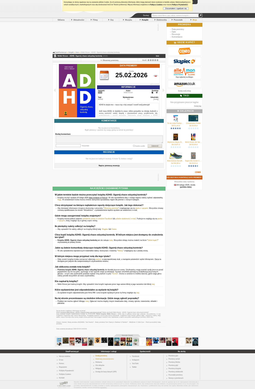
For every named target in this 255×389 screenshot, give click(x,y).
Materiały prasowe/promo (104, 359)
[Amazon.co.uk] (184, 82)
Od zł (176, 126)
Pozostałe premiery (175, 375)
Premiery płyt (173, 365)
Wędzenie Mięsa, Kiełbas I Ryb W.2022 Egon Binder (175, 142)
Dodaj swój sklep (184, 91)
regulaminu (103, 387)
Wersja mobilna (64, 356)
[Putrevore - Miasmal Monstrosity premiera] (66, 338)
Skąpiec (105, 229)
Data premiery (178, 29)
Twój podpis (85, 146)
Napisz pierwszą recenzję (109, 166)
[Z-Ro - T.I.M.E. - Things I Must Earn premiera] (156, 338)
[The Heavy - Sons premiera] (78, 338)
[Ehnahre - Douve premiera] (104, 338)
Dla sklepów (99, 365)
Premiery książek (175, 368)
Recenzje (176, 34)
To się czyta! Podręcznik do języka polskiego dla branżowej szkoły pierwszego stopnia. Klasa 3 (175, 123)
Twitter (134, 367)
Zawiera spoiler (140, 146)
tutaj (111, 240)
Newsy (120, 251)
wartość (99, 259)
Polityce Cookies (156, 5)
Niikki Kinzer (128, 92)
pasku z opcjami (141, 208)
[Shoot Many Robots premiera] (91, 338)
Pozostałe (178, 20)
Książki (145, 20)
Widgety (98, 368)
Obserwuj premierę (111, 208)
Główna (61, 20)
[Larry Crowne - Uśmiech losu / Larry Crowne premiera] (59, 338)
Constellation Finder (193, 123)
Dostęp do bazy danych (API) (105, 372)
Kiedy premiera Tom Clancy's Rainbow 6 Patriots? (111, 322)
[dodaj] (100, 99)
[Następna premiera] (163, 90)
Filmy (95, 20)
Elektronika (162, 20)
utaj (153, 284)
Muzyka (128, 20)
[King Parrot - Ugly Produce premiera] (97, 338)
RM (128, 99)
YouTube (135, 363)
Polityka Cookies (65, 374)
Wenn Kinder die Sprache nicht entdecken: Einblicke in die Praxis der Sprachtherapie (193, 142)
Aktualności (78, 20)
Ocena (114, 274)
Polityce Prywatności (180, 5)
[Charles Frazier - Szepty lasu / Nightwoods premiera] (84, 338)
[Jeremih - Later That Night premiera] (142, 338)
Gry (112, 20)
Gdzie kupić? (153, 240)
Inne (157, 56)
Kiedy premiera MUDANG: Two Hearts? (81, 322)
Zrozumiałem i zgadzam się (176, 8)
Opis (174, 32)
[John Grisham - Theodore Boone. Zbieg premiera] (169, 338)
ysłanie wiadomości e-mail (126, 219)
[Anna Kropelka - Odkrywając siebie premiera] (111, 338)
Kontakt (61, 378)
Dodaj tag (197, 106)
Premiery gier (173, 356)
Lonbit (68, 386)
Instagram (135, 360)
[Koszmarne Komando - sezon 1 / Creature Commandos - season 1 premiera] (117, 338)
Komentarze (177, 37)
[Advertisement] (106, 37)
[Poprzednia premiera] (55, 90)
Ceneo (113, 229)
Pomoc (61, 363)
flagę (59, 200)
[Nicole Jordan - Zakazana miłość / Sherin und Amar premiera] (123, 338)
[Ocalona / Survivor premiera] (129, 338)
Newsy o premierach (176, 378)
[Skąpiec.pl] (184, 58)
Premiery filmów (174, 362)
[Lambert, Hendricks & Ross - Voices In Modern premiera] (182, 338)
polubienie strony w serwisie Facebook (97, 219)
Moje (195, 20)
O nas (61, 360)
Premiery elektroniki (176, 372)
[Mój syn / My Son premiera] (195, 338)
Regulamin (63, 367)
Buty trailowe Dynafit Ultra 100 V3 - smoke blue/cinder (175, 161)
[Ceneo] (184, 48)
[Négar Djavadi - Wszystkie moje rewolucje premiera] (72, 338)
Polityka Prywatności (66, 371)
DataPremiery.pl (72, 351)
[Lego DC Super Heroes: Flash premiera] (149, 338)
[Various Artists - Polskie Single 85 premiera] (162, 338)
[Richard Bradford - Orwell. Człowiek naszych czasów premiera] (175, 338)
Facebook (135, 356)
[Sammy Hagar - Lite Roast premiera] (189, 338)
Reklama (98, 362)
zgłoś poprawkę (155, 84)
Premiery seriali (174, 359)
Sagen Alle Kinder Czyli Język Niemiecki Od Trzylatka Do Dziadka (193, 161)
